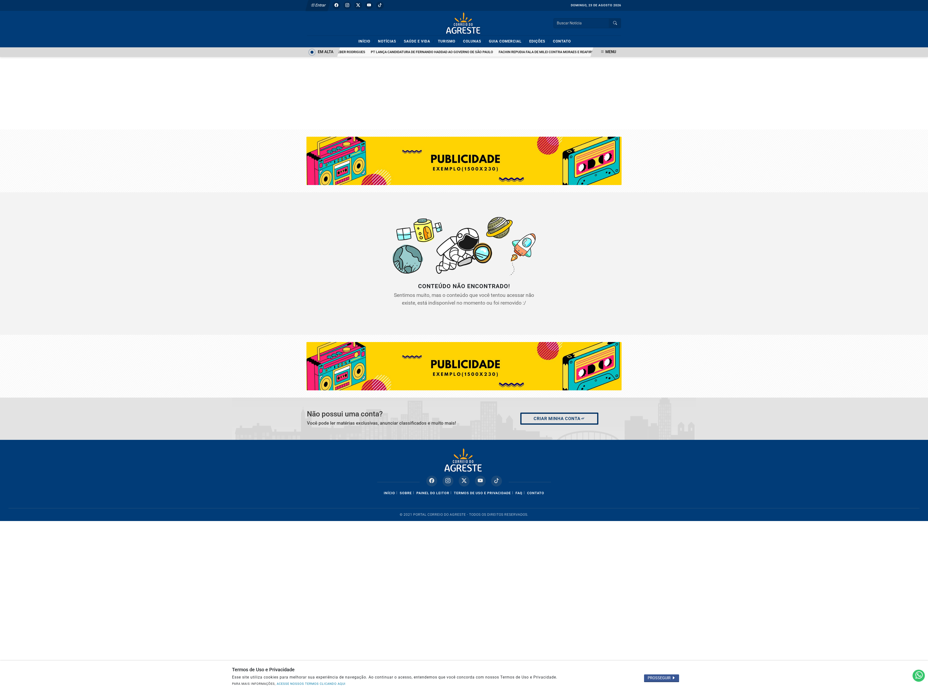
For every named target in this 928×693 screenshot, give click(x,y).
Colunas (474, 41)
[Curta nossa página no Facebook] (431, 481)
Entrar (320, 5)
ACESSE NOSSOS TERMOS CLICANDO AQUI (311, 684)
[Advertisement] (464, 93)
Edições (539, 41)
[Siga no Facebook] (336, 5)
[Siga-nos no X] (464, 481)
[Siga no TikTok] (380, 5)
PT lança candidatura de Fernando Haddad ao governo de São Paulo (421, 52)
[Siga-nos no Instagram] (447, 481)
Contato (562, 41)
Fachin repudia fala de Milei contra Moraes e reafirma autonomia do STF (553, 52)
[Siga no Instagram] (347, 5)
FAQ (518, 493)
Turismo (448, 41)
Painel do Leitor (432, 493)
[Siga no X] (358, 5)
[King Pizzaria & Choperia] (464, 366)
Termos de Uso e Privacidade (482, 493)
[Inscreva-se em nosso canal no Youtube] (480, 481)
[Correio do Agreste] (464, 23)
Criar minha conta (557, 418)
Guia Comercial (507, 41)
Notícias (389, 41)
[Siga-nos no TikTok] (496, 481)
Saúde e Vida (419, 41)
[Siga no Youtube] (369, 5)
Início (366, 41)
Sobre (406, 493)
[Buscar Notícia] (615, 23)
